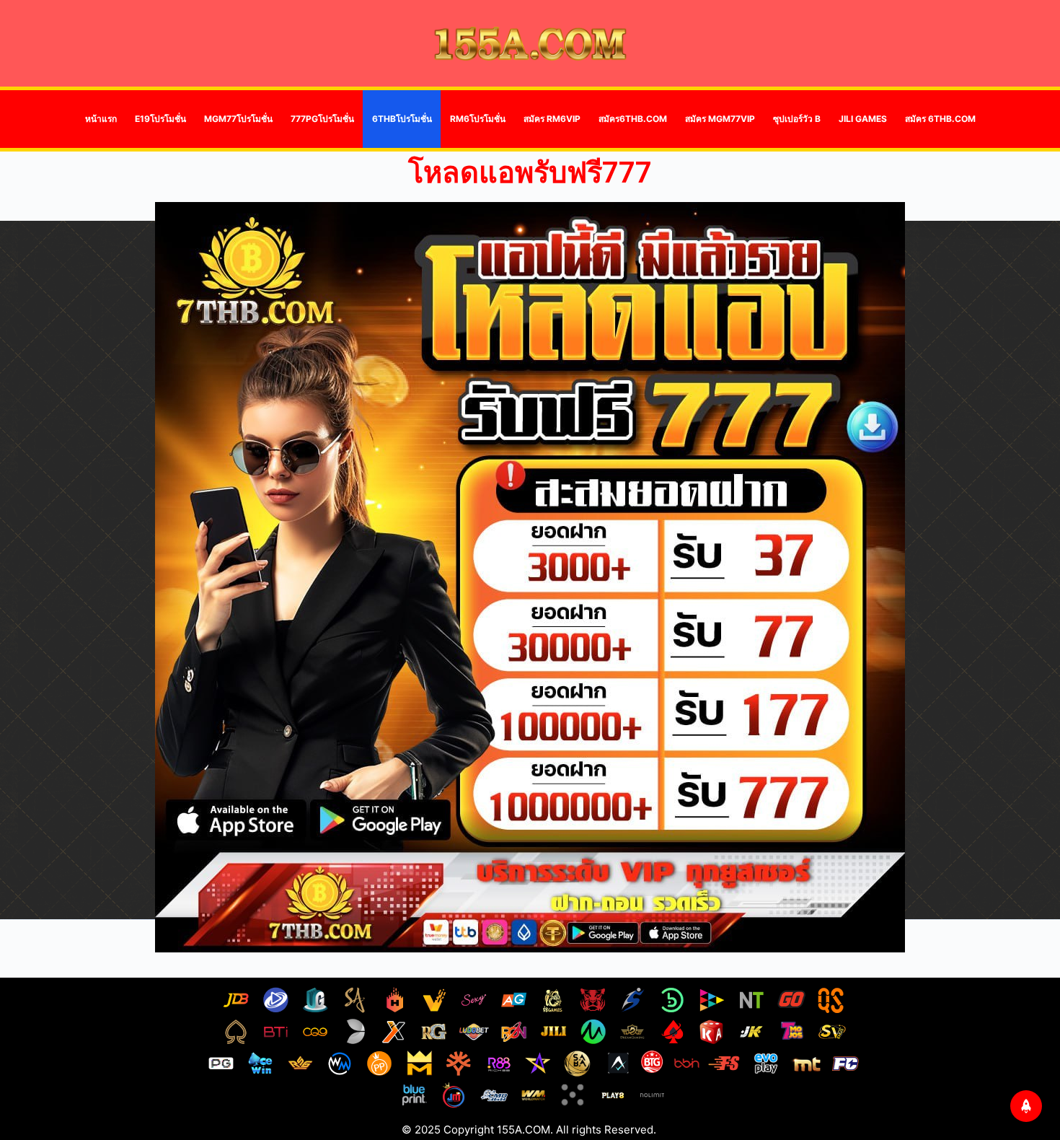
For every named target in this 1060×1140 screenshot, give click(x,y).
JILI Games (863, 118)
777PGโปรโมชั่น (322, 118)
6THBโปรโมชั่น (402, 118)
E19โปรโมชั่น (160, 118)
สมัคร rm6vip (552, 118)
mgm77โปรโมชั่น (238, 118)
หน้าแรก (101, 118)
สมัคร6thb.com (633, 118)
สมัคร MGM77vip (720, 118)
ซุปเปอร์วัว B (797, 118)
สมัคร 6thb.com (940, 118)
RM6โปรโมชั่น (477, 118)
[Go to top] (1026, 1106)
